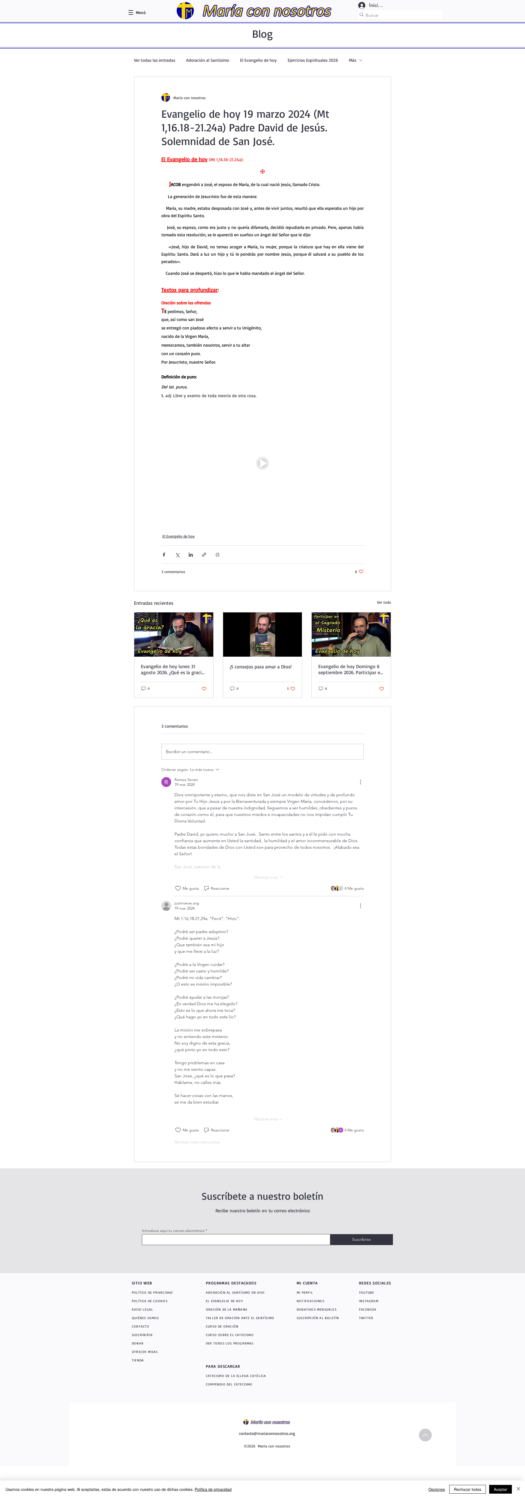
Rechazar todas (467, 1489)
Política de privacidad (213, 1489)
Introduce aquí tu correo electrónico (173, 1230)
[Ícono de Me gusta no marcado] (178, 888)
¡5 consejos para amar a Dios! (260, 667)
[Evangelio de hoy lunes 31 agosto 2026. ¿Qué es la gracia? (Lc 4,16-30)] (173, 634)
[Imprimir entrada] (217, 554)
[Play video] (262, 463)
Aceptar (500, 1489)
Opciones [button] (436, 1489)
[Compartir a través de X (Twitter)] (177, 554)
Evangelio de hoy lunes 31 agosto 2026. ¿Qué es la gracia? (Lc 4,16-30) (173, 669)
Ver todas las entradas (154, 60)
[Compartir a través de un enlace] (204, 554)
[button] (141, 12)
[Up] (425, 1435)
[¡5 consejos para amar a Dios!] (262, 634)
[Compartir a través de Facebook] (164, 554)
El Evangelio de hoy (258, 60)
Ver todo (384, 602)
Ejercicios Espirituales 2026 (313, 60)
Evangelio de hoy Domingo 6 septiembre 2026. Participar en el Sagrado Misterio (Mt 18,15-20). (350, 669)
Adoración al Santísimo (207, 60)
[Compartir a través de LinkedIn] (190, 554)
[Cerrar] (518, 1489)
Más (352, 60)
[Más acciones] (360, 782)
